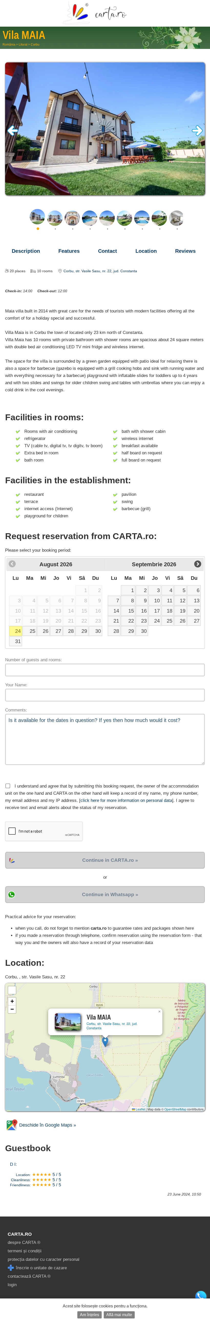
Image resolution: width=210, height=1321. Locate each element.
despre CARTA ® (24, 1242)
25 (32, 631)
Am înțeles (89, 1315)
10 (157, 600)
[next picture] (197, 134)
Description (26, 251)
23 (144, 621)
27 (58, 631)
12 (182, 600)
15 (131, 611)
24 (18, 631)
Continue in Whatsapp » (110, 894)
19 (182, 611)
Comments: (16, 710)
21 (116, 621)
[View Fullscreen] (12, 990)
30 (98, 631)
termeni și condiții (24, 1251)
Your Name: (16, 685)
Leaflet (140, 1109)
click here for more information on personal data (126, 800)
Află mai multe (119, 1315)
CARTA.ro (20, 1234)
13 (197, 600)
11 (169, 600)
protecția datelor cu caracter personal (43, 1259)
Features (69, 251)
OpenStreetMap (175, 1109)
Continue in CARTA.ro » (110, 860)
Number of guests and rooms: (33, 659)
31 (18, 641)
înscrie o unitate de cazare (41, 1267)
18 (169, 611)
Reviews (185, 251)
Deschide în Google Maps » (47, 1125)
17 (157, 611)
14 (116, 611)
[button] (105, 1042)
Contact (107, 251)
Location (146, 251)
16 (144, 611)
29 (84, 631)
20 (197, 611)
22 (131, 621)
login (12, 1284)
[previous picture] (13, 134)
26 (45, 631)
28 (71, 631)
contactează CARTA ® (29, 1276)
